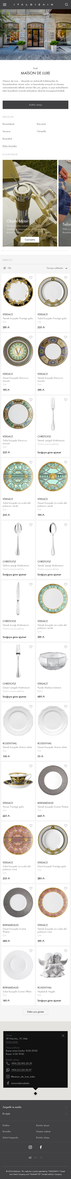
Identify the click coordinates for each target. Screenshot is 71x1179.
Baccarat (41, 124)
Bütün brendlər (10, 146)
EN (35, 1157)
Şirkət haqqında (10, 1137)
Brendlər (7, 1131)
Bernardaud (8, 124)
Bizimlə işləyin (42, 1125)
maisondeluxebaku (20, 1083)
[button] (3, 250)
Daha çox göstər (35, 1011)
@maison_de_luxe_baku (23, 1076)
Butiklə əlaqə (35, 104)
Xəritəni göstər (12, 1041)
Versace (6, 131)
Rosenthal (7, 138)
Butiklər (6, 1125)
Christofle (41, 131)
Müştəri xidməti (43, 1131)
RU (41, 1157)
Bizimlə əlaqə (42, 1137)
